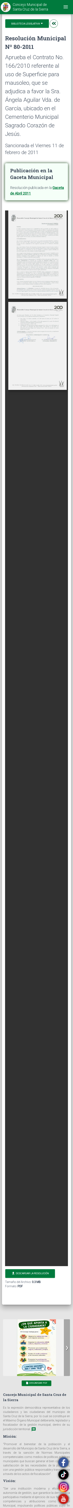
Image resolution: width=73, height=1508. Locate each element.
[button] (67, 1347)
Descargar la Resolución (30, 1273)
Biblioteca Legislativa (25, 23)
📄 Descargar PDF (36, 1383)
